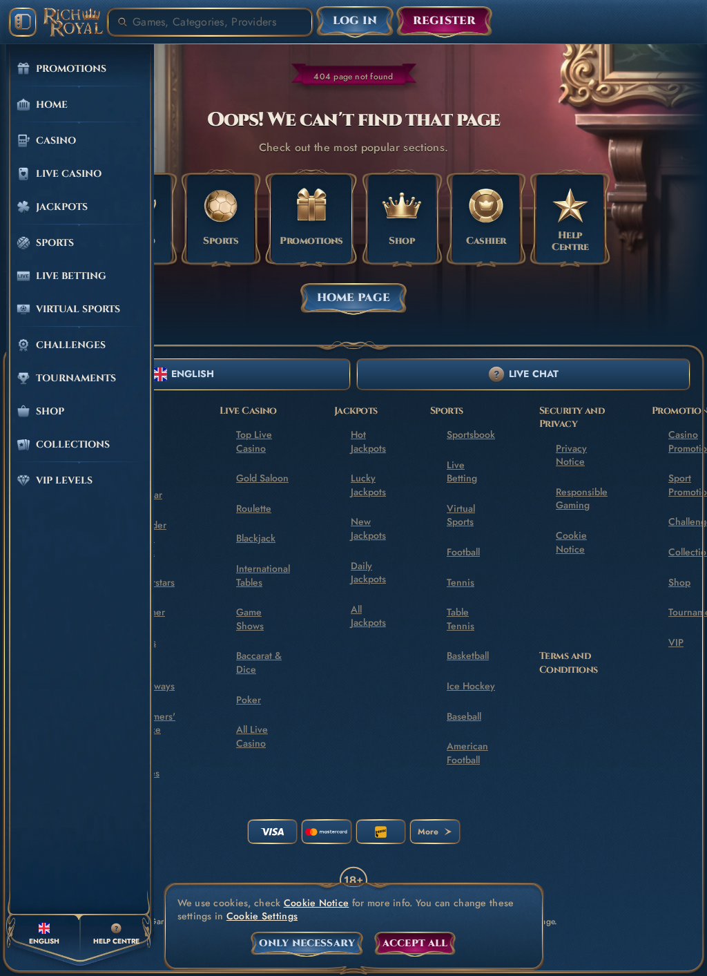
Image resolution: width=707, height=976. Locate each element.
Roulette (253, 508)
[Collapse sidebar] (22, 22)
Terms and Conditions (568, 662)
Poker (248, 700)
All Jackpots (368, 616)
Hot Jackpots (368, 441)
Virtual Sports (461, 515)
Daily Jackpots (368, 572)
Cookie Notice (571, 542)
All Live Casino (252, 736)
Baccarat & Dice (259, 662)
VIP (676, 642)
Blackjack (255, 538)
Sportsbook (471, 434)
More (428, 831)
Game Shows (250, 619)
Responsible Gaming (582, 499)
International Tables (263, 575)
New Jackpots (368, 528)
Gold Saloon (262, 478)
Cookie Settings (262, 916)
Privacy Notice (571, 455)
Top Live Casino (254, 441)
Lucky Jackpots (368, 485)
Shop (679, 582)
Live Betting (462, 472)
